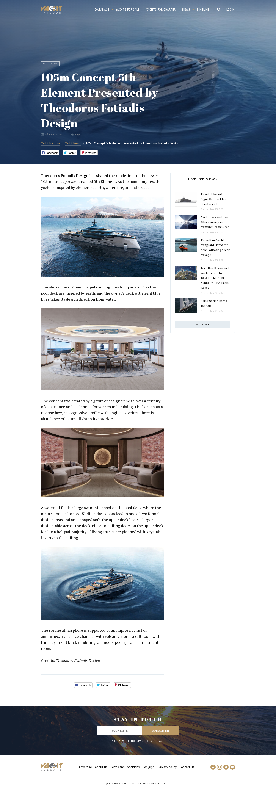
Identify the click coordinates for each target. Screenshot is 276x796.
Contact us (187, 767)
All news (202, 324)
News (186, 9)
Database (102, 9)
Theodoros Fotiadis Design (64, 175)
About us (101, 767)
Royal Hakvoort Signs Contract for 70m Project (213, 199)
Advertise (85, 767)
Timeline (202, 9)
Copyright (149, 767)
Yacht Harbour (52, 10)
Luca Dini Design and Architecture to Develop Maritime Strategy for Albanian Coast (215, 278)
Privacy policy (168, 767)
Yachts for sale (128, 9)
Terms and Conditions (125, 767)
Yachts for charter (161, 9)
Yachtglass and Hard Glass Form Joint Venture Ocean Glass (215, 222)
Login (230, 9)
